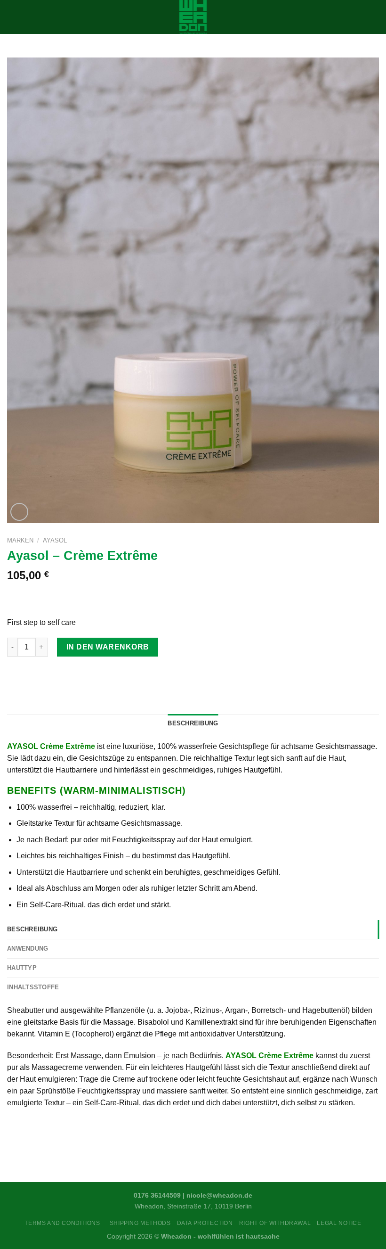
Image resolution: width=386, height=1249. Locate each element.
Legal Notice (339, 1223)
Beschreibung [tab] (193, 723)
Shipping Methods (140, 1223)
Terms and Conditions (63, 1223)
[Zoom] (19, 512)
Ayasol (55, 540)
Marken (20, 540)
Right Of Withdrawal (275, 1223)
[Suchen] (375, 17)
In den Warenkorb (107, 647)
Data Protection (205, 1223)
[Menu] (12, 17)
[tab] (193, 929)
